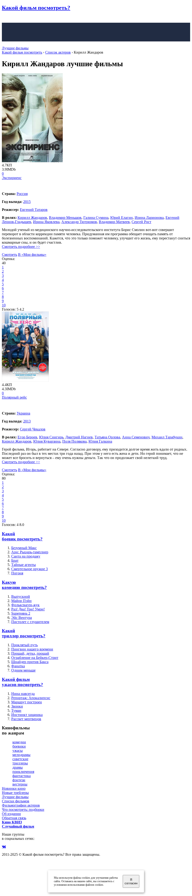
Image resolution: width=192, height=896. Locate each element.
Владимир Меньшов (65, 218)
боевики (19, 746)
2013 (27, 421)
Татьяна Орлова (107, 437)
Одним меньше (23, 670)
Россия (22, 194)
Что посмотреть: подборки (23, 810)
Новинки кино (14, 788)
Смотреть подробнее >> (21, 247)
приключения (23, 772)
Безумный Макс (24, 548)
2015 (27, 202)
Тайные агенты (23, 565)
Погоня (17, 573)
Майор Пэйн (21, 601)
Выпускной (20, 597)
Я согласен (131, 881)
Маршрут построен (26, 702)
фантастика (21, 776)
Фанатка (18, 666)
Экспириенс (12, 178)
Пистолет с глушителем (30, 622)
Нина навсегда (23, 694)
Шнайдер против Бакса (29, 662)
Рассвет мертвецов (26, 719)
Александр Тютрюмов (79, 222)
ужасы (17, 751)
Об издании (11, 814)
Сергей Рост (141, 222)
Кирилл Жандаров (32, 218)
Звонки (17, 706)
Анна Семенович (136, 437)
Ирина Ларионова (149, 218)
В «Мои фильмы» (32, 255)
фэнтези (18, 780)
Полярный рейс (14, 397)
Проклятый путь (24, 645)
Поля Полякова (74, 441)
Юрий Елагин (121, 218)
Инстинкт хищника (27, 715)
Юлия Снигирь (51, 437)
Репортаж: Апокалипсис (30, 698)
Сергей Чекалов (32, 429)
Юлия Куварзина (46, 441)
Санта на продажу (25, 556)
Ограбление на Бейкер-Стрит (34, 658)
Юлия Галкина (100, 441)
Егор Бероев (27, 437)
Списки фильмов (15, 801)
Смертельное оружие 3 (29, 569)
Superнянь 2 (20, 613)
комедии (19, 742)
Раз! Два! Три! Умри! (28, 609)
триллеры (20, 763)
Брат (14, 560)
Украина (23, 413)
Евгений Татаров (34, 210)
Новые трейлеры (15, 793)
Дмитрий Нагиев (79, 437)
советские (20, 759)
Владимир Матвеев (114, 222)
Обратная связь (14, 818)
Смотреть (9, 255)
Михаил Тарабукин (166, 437)
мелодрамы (21, 755)
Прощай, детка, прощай (30, 653)
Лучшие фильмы (15, 48)
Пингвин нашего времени (32, 649)
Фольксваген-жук (25, 605)
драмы (17, 767)
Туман (16, 710)
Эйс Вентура (21, 618)
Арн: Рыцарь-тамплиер (29, 552)
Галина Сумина (95, 218)
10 (4, 305)
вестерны (19, 784)
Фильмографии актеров (21, 805)
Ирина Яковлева (46, 222)
